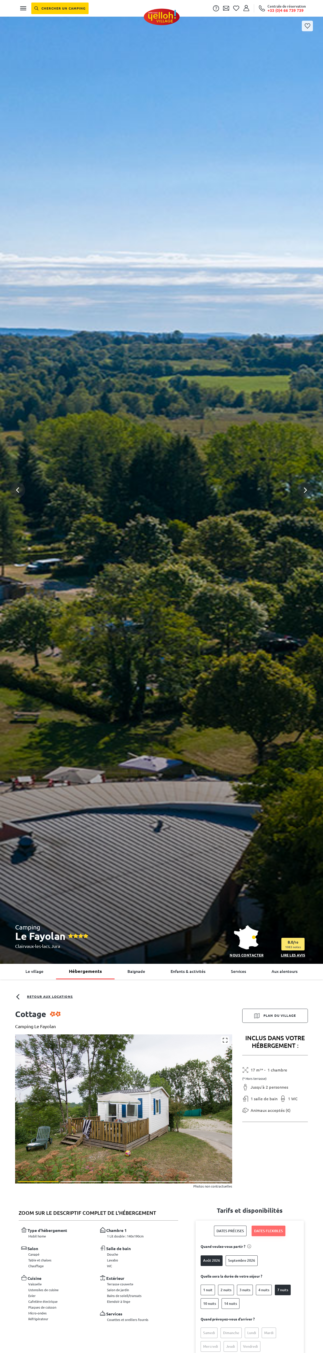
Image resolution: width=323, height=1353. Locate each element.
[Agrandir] (225, 1040)
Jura (55, 946)
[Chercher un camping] (60, 8)
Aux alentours (285, 971)
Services (238, 971)
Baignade (136, 971)
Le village (34, 971)
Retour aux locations (50, 996)
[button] (161, 470)
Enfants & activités (188, 971)
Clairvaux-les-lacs (32, 946)
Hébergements (85, 971)
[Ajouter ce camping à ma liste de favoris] (307, 26)
